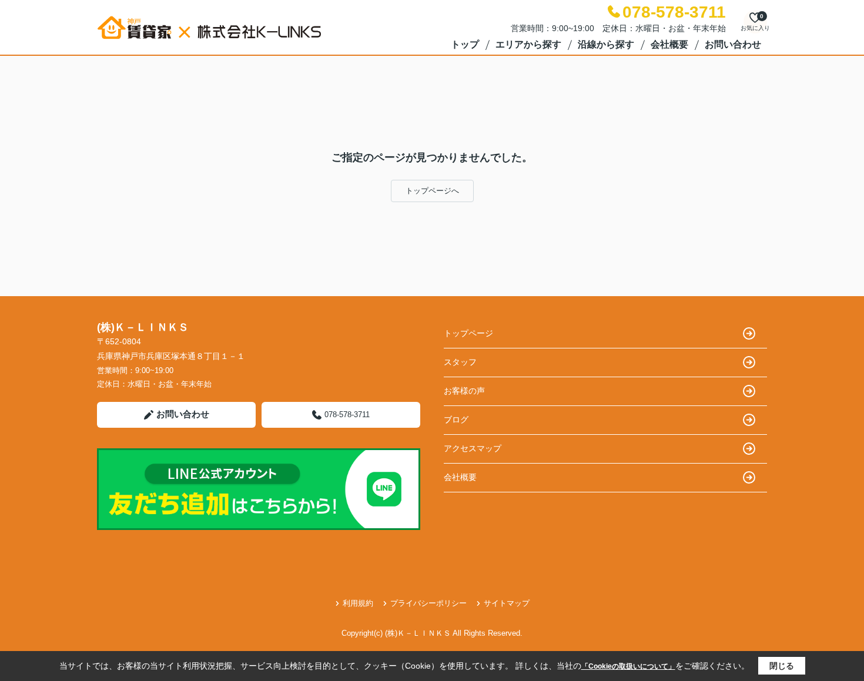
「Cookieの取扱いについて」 (628, 666)
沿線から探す (606, 44)
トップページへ (432, 190)
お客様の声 (464, 390)
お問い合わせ (733, 44)
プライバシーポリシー (428, 603)
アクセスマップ (472, 448)
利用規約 (358, 603)
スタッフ (460, 362)
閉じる (781, 665)
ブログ (456, 419)
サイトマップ (507, 603)
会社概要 (669, 44)
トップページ (468, 333)
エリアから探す (528, 44)
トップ (465, 44)
